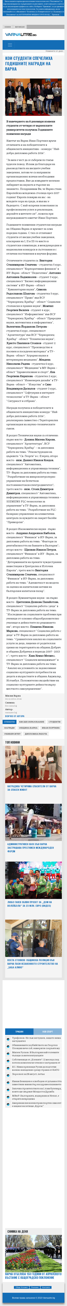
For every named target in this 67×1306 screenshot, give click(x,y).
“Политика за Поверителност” (38, 11)
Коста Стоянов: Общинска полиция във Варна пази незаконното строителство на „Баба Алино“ (32, 963)
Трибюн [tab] (19, 1031)
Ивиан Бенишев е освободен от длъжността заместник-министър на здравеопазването (37, 1082)
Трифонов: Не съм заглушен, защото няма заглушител (36, 1039)
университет (12, 733)
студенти (54, 721)
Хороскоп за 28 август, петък (28, 1074)
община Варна (28, 727)
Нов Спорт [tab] (47, 1031)
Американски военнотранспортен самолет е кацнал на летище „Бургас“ (36, 1104)
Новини (8, 27)
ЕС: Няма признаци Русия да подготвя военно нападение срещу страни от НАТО (35, 1068)
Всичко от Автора (14, 716)
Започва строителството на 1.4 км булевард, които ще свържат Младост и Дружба (37, 1090)
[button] (9, 92)
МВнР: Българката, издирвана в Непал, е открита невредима (35, 1097)
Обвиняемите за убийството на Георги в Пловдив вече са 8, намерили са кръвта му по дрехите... (36, 1048)
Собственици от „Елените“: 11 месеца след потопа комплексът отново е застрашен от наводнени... (36, 1062)
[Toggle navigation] (10, 44)
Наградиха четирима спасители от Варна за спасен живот (31, 788)
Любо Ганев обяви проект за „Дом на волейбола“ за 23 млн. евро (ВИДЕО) (29, 903)
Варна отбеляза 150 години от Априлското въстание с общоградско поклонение (33, 1275)
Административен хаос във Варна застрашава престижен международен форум (30, 847)
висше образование (31, 721)
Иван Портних (51, 727)
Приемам (55, 14)
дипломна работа (36, 733)
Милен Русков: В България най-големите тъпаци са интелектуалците (35, 1053)
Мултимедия (20, 27)
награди (9, 727)
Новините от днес (54, 51)
